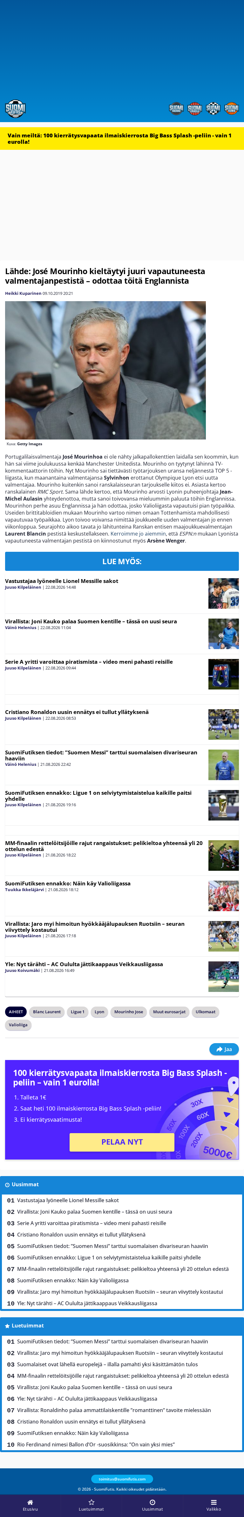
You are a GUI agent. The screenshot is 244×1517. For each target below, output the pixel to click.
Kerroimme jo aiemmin (138, 533)
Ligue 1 (78, 1012)
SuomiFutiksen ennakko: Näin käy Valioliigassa (68, 883)
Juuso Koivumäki (22, 970)
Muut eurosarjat (169, 1012)
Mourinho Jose (128, 1012)
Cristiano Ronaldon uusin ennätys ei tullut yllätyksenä (77, 712)
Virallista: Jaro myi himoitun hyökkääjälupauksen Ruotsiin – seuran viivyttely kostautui (95, 926)
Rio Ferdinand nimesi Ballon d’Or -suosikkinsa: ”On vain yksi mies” (96, 1444)
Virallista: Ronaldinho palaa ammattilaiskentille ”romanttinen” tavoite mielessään (114, 1410)
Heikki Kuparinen (23, 293)
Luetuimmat (28, 1325)
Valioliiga (18, 1025)
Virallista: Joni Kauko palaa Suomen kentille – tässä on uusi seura (91, 621)
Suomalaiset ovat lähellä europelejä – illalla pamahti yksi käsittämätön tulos (107, 1364)
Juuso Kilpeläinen (23, 587)
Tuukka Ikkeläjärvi (24, 889)
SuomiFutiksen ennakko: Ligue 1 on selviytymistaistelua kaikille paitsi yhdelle (98, 795)
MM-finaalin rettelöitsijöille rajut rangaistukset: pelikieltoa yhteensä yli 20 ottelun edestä (104, 846)
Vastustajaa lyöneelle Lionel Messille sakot (61, 581)
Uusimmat (25, 1184)
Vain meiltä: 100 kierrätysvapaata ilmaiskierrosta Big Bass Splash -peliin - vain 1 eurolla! (120, 138)
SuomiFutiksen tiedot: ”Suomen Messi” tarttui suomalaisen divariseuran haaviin (101, 755)
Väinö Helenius (20, 627)
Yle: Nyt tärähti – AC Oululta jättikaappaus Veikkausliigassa (84, 964)
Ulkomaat (205, 1012)
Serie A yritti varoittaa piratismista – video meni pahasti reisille (89, 661)
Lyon (99, 1012)
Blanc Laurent (47, 1012)
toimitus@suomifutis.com (122, 1479)
